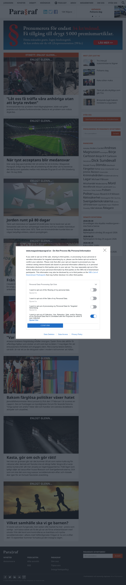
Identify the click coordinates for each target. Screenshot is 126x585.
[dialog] (63, 292)
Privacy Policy (77, 334)
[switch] (93, 290)
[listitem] (63, 284)
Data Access (63, 334)
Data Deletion (49, 334)
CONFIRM (45, 325)
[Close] (105, 251)
